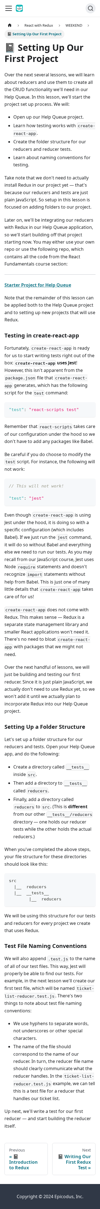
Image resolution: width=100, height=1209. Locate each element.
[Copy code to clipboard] (88, 409)
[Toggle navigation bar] (8, 8)
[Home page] (9, 25)
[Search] (91, 8)
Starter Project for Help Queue (37, 285)
